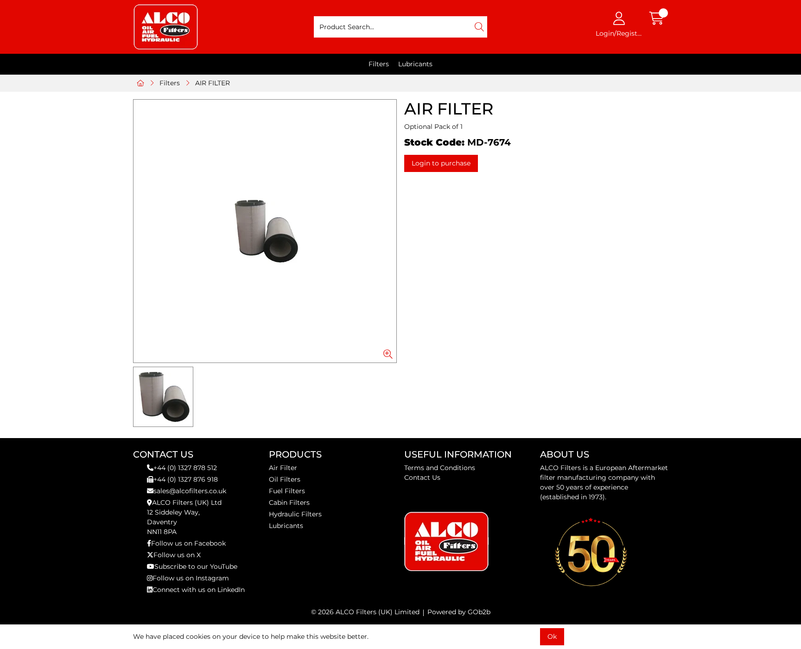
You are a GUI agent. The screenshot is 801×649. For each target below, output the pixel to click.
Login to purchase (441, 163)
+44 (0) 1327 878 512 (185, 468)
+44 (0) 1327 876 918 (185, 479)
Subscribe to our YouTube (195, 566)
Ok (552, 636)
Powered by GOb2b (458, 612)
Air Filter (283, 468)
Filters (379, 64)
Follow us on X (177, 555)
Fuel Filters (287, 491)
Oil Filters (284, 479)
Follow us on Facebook (188, 543)
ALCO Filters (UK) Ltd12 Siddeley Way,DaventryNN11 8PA (184, 517)
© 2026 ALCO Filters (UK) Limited (365, 612)
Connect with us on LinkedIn (199, 589)
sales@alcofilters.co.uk (189, 491)
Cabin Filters (289, 502)
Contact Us (422, 477)
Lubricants (415, 64)
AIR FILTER (212, 83)
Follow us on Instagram (191, 578)
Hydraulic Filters (295, 514)
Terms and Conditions (439, 468)
